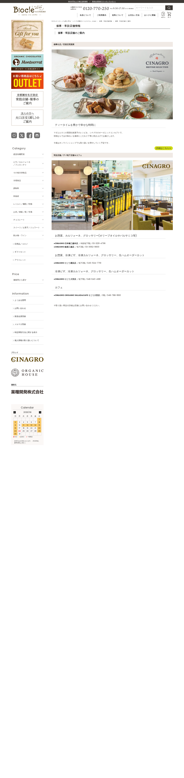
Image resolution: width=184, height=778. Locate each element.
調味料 (16, 188)
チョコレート (19, 219)
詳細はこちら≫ (163, 148)
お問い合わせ (20, 308)
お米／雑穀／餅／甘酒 (22, 212)
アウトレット (20, 260)
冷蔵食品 (17, 180)
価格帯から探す (20, 280)
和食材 (16, 196)
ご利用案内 (101, 15)
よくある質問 (20, 300)
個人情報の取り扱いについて (27, 340)
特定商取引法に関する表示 (26, 332)
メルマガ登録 (20, 324)
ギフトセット (20, 251)
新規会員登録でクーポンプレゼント (104, 1)
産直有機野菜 (19, 154)
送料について (117, 15)
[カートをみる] (169, 13)
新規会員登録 (20, 316)
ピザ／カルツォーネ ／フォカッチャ (21, 163)
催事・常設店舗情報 (105, 21)
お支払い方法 (134, 15)
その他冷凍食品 (20, 172)
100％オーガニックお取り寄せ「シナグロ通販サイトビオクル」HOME (74, 21)
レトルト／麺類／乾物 (22, 204)
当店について (85, 15)
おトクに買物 (150, 15)
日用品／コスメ (21, 244)
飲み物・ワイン (20, 235)
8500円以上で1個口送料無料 (78, 1)
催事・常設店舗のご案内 (71, 33)
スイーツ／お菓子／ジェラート (26, 227)
